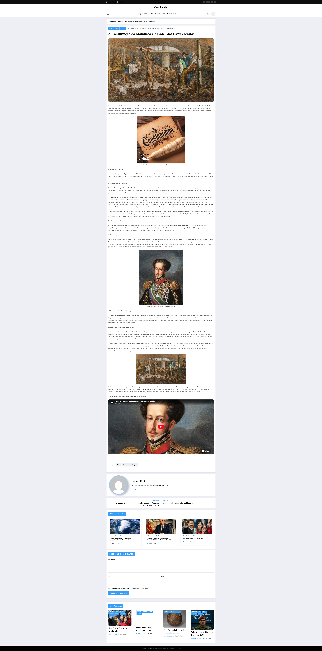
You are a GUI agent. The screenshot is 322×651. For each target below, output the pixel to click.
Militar (112, 616)
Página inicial (142, 14)
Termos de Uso (172, 14)
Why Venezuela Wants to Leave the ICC (202, 633)
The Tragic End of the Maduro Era (193, 538)
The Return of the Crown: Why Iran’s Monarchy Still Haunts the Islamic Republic (159, 539)
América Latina (120, 611)
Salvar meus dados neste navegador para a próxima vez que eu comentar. (130, 588)
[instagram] (212, 2)
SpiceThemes (178, 648)
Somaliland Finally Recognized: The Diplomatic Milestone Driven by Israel (145, 629)
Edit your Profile (159, 485)
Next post (165, 500)
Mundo (200, 614)
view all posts (136, 489)
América (112, 611)
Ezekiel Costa (150, 28)
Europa (172, 611)
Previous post (155, 500)
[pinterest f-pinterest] (209, 2)
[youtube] (215, 2)
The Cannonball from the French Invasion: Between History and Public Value (174, 631)
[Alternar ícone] (107, 14)
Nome (109, 576)
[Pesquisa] (208, 14)
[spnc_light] (213, 14)
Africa (131, 28)
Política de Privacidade (157, 14)
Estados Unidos (114, 614)
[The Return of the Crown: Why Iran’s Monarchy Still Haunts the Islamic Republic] (161, 526)
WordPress (159, 648)
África (110, 28)
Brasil (116, 28)
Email (162, 576)
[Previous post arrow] (108, 503)
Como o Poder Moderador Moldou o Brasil (179, 503)
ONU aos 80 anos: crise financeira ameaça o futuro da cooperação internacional (137, 504)
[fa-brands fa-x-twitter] (207, 2)
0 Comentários (171, 28)
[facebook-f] (204, 2)
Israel (151, 611)
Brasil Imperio (140, 28)
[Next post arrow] (213, 503)
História (122, 28)
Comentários (111, 559)
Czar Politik (160, 7)
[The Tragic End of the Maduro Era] (197, 526)
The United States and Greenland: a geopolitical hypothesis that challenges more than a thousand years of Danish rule (123, 539)
